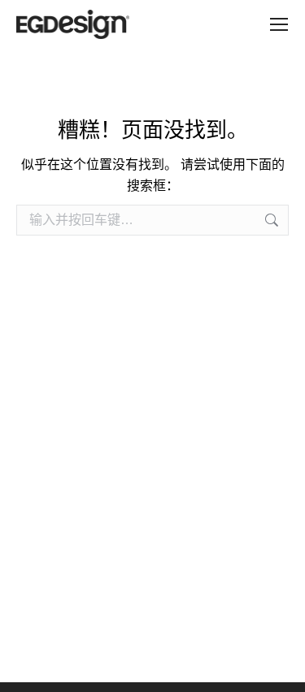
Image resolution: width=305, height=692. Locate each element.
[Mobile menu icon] (279, 24)
